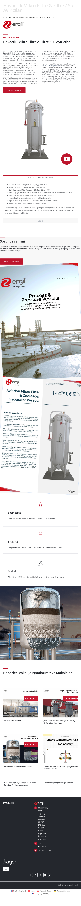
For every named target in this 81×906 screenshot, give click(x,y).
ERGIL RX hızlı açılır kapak (51, 66)
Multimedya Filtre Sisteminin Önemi (18, 766)
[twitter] (36, 875)
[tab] (40, 177)
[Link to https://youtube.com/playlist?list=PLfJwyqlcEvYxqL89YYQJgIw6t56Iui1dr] (66, 159)
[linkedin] (50, 875)
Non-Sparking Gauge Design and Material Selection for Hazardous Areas (20, 784)
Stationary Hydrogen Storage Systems (58, 783)
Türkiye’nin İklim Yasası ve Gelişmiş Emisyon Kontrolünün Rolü (61, 767)
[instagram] (40, 875)
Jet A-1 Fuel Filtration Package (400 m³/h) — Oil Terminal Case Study (60, 721)
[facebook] (31, 875)
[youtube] (45, 875)
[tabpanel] (40, 199)
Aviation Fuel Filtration (12, 720)
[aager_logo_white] (9, 860)
